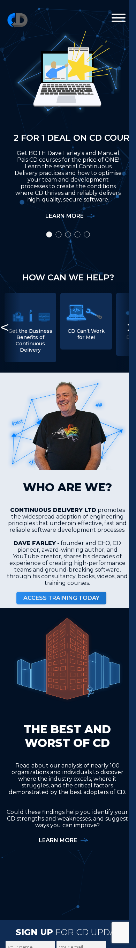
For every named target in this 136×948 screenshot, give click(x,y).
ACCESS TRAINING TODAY (61, 598)
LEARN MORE (64, 216)
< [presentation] (4, 327)
